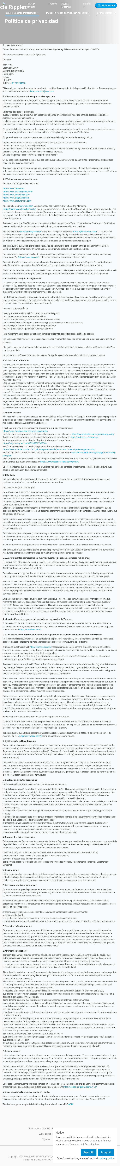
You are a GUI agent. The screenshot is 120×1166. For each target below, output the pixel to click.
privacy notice (107, 1158)
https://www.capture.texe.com (17, 201)
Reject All (89, 1152)
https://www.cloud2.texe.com (16, 195)
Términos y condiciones (39, 1128)
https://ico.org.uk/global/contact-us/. (80, 1087)
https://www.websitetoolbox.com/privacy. (59, 462)
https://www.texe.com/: (41, 647)
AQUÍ (70, 1104)
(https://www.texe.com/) (30, 736)
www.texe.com (26, 206)
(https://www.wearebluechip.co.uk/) (19, 209)
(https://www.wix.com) (28, 257)
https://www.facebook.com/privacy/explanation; (25, 431)
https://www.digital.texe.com (16, 198)
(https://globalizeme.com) (85, 231)
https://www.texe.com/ (13, 188)
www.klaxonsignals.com (30, 231)
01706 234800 (18, 83)
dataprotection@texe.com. (42, 91)
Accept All (106, 1152)
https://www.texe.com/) (30, 629)
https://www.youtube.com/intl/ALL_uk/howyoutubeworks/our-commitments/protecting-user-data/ (49, 449)
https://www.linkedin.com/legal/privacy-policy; (93, 434)
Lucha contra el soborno (50, 1134)
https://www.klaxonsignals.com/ (18, 191)
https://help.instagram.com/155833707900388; (25, 443)
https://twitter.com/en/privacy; (85, 437)
